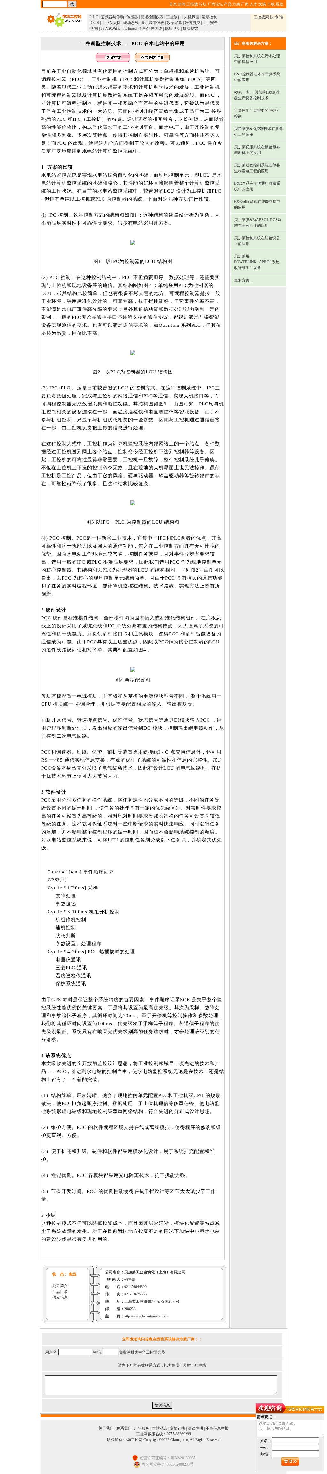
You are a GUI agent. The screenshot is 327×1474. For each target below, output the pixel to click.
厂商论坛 (215, 4)
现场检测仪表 (152, 17)
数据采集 (174, 22)
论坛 (203, 4)
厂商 (245, 4)
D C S (94, 22)
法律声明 (195, 1428)
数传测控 (192, 22)
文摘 (262, 4)
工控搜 (192, 4)
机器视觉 (190, 28)
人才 (253, 4)
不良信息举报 (217, 1428)
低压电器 (172, 28)
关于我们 (106, 1428)
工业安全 (210, 22)
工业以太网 (111, 22)
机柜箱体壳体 (150, 28)
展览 (279, 4)
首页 (173, 4)
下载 (271, 4)
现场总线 (131, 22)
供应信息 (60, 1297)
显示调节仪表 (152, 22)
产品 (228, 4)
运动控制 (209, 17)
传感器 (132, 17)
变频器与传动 (112, 17)
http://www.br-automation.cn (146, 1316)
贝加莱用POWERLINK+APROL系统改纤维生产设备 (256, 262)
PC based (129, 28)
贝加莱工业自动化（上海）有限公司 (155, 1272)
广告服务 (141, 1428)
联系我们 (124, 1428)
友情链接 (177, 1428)
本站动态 (159, 1428)
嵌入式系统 (110, 28)
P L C (93, 17)
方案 (236, 4)
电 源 (93, 28)
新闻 (182, 4)
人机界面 (191, 17)
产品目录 (60, 1291)
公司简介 (60, 1286)
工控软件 (173, 17)
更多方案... (243, 280)
